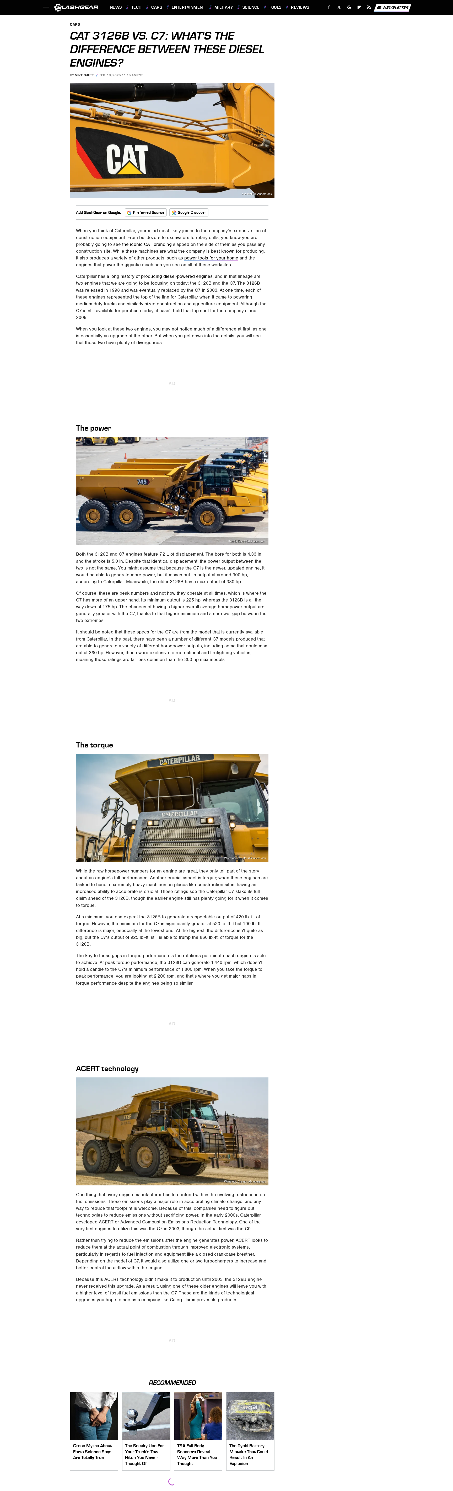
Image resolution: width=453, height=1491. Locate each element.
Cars (156, 7)
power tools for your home (211, 258)
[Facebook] (329, 7)
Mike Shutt (84, 75)
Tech (136, 7)
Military (223, 7)
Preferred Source (148, 212)
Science (251, 7)
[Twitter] (339, 7)
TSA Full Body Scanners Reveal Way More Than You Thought (197, 1454)
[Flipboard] (359, 7)
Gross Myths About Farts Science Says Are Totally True (92, 1451)
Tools (275, 7)
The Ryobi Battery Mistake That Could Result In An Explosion (248, 1454)
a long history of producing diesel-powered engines (160, 276)
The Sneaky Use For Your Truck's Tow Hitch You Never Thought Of (144, 1454)
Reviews (300, 7)
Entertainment (188, 7)
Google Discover (192, 212)
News (116, 7)
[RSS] (369, 7)
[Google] (349, 7)
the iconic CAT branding (147, 244)
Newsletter (396, 7)
